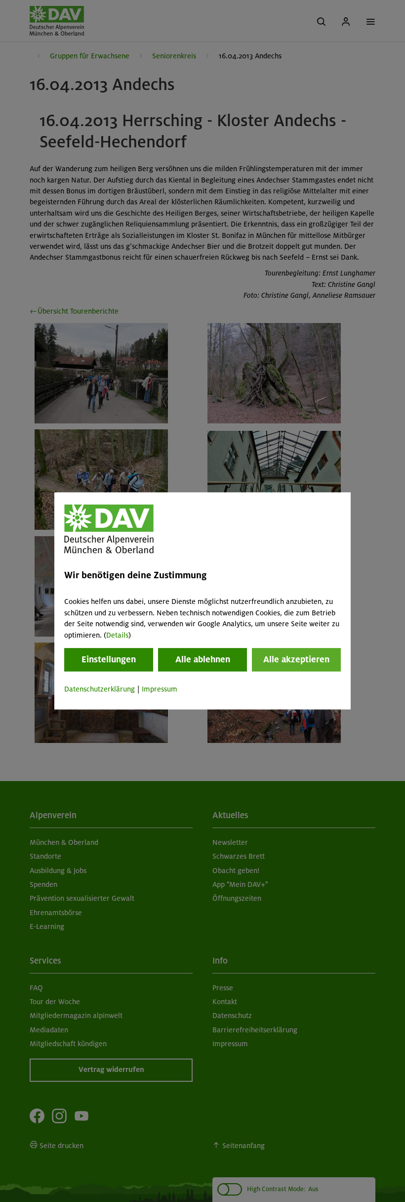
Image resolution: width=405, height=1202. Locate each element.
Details (117, 635)
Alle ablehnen (202, 659)
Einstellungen (108, 659)
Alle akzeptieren (296, 659)
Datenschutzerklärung (99, 689)
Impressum (159, 689)
